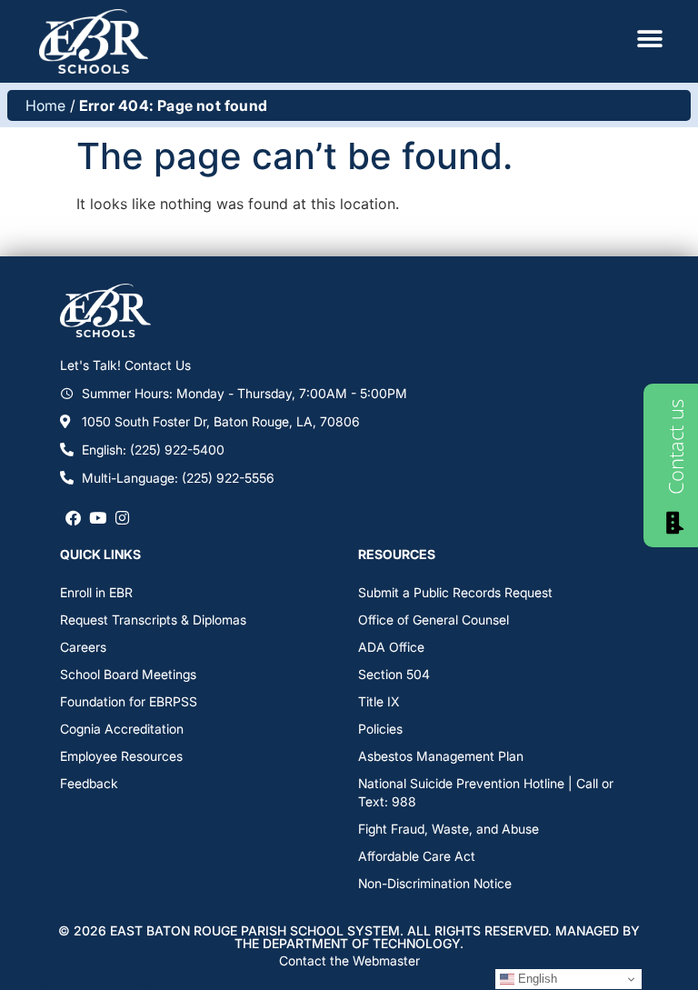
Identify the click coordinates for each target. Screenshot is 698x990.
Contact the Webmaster (349, 960)
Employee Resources (121, 756)
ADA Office (391, 647)
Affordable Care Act (416, 856)
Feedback (89, 783)
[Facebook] (72, 517)
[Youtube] (97, 517)
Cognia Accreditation (122, 728)
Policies (380, 728)
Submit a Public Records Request (455, 592)
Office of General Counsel (433, 619)
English (535, 978)
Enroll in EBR (96, 592)
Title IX (378, 701)
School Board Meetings (128, 674)
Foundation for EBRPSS (128, 701)
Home (45, 105)
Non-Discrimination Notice (435, 883)
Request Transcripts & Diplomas (153, 619)
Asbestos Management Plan (441, 756)
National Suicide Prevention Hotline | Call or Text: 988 (485, 792)
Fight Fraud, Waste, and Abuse (448, 828)
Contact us (675, 447)
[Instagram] (122, 517)
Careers (83, 647)
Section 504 (394, 674)
